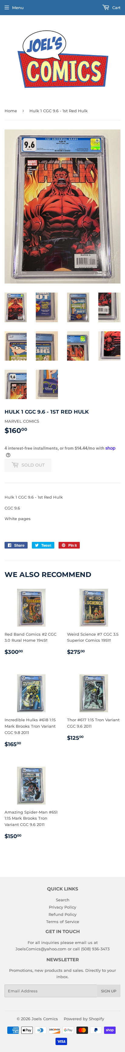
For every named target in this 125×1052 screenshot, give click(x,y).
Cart (115, 7)
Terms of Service (62, 921)
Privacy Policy (62, 907)
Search (62, 899)
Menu (18, 7)
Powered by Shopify (84, 1018)
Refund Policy (62, 914)
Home (11, 110)
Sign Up (109, 991)
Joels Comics (45, 1018)
